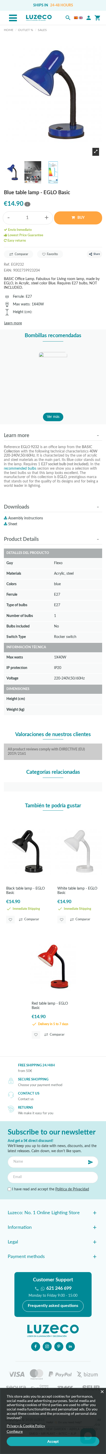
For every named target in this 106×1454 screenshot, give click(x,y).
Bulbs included (18, 626)
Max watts (21, 304)
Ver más (53, 417)
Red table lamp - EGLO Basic (50, 1006)
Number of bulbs (19, 616)
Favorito (52, 254)
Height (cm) (22, 312)
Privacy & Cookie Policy (26, 1426)
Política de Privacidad (72, 1189)
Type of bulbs (16, 605)
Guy (9, 563)
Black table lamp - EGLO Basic (25, 891)
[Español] (76, 18)
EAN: (8, 270)
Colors (11, 584)
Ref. (7, 264)
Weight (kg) (15, 709)
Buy (81, 218)
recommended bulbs (20, 468)
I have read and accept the (50, 1189)
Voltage (12, 678)
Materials (13, 573)
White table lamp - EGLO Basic (77, 891)
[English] (81, 18)
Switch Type (16, 637)
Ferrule (18, 296)
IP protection (16, 668)
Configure (15, 1431)
